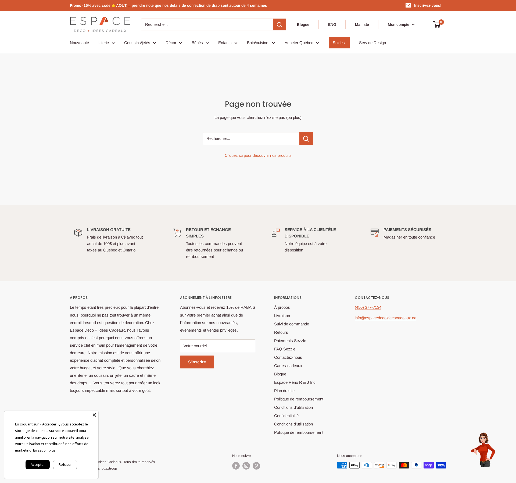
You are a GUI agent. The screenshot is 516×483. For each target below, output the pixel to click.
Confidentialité (286, 415)
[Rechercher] (279, 24)
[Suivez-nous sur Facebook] (236, 466)
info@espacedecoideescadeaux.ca (385, 317)
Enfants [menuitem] (225, 42)
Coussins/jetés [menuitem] (137, 42)
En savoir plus (44, 450)
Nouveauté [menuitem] (79, 42)
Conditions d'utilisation (293, 407)
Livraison (282, 315)
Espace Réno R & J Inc (295, 382)
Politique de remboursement (298, 399)
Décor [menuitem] (171, 42)
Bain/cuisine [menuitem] (258, 42)
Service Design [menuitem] (372, 42)
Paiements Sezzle (290, 340)
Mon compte (399, 24)
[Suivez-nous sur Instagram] (246, 466)
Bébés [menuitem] (197, 42)
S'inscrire (197, 362)
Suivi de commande (291, 324)
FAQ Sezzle (284, 349)
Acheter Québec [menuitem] (299, 42)
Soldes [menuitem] (339, 42)
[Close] (94, 415)
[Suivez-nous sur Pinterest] (256, 466)
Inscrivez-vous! (427, 5)
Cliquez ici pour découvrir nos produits (258, 155)
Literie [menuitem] (103, 42)
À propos (282, 307)
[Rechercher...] (306, 138)
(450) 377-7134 (368, 307)
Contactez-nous (288, 357)
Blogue (303, 24)
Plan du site (284, 390)
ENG (332, 24)
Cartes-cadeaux (288, 365)
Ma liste (362, 24)
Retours (281, 332)
